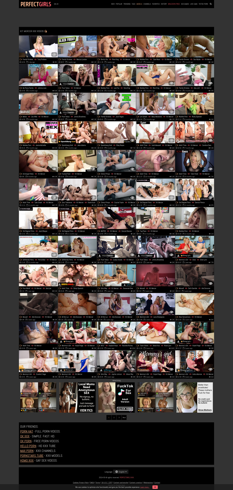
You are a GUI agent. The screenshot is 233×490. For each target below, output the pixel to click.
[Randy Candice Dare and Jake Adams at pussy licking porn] (77, 132)
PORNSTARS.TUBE (31, 456)
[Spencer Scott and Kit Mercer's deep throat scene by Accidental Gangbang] (77, 275)
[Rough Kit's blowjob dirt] (155, 161)
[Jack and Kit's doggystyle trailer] (38, 218)
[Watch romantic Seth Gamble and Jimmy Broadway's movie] (155, 247)
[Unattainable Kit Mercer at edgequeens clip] (155, 218)
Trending (126, 4)
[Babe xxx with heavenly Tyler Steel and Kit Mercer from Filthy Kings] (194, 161)
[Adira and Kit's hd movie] (155, 189)
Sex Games (185, 4)
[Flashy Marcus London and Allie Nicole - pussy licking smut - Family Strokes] (77, 46)
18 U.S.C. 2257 (106, 482)
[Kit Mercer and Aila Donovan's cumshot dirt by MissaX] (38, 304)
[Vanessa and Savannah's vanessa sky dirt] (116, 275)
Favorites (156, 4)
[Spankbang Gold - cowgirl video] (116, 132)
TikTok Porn (203, 4)
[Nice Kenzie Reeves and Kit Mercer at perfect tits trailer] (116, 218)
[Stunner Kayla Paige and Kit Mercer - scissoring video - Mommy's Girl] (194, 333)
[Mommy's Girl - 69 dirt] (77, 333)
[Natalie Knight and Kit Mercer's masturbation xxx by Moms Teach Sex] (194, 104)
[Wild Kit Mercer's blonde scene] (194, 304)
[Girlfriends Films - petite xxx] (38, 247)
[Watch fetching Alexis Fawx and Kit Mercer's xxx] (155, 104)
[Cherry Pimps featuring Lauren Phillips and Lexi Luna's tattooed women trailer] (116, 189)
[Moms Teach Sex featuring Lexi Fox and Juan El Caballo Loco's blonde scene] (116, 75)
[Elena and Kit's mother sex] (77, 304)
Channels (147, 4)
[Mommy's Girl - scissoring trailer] (155, 304)
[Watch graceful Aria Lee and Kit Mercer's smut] (38, 275)
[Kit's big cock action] (194, 218)
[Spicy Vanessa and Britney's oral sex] (116, 333)
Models (139, 4)
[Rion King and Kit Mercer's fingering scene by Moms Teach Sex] (155, 75)
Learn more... (145, 487)
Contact (157, 482)
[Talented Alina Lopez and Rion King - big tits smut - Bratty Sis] (116, 46)
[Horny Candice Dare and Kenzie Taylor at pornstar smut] (194, 132)
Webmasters (148, 482)
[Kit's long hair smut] (38, 161)
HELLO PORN (28, 446)
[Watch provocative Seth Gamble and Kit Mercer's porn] (194, 275)
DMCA (92, 482)
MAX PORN (26, 451)
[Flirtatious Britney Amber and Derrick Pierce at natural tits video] (194, 189)
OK (155, 487)
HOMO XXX (27, 460)
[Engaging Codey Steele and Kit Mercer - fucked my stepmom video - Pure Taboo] (116, 247)
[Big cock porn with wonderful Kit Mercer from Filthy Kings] (38, 333)
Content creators (136, 482)
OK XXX (24, 436)
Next (124, 417)
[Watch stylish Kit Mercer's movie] (77, 75)
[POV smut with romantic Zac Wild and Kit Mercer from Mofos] (38, 104)
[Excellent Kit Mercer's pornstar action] (155, 275)
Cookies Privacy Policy (81, 482)
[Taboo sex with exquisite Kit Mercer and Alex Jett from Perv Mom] (194, 75)
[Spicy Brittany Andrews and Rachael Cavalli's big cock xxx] (38, 75)
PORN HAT (26, 431)
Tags (133, 4)
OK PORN (26, 441)
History (164, 4)
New (113, 4)
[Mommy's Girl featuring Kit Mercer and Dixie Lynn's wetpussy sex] (194, 247)
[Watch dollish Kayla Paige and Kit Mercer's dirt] (155, 361)
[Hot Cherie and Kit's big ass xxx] (77, 247)
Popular (119, 4)
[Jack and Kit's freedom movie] (116, 104)
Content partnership (121, 482)
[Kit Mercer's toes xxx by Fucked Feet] (77, 161)
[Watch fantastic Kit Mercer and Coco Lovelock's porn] (77, 361)
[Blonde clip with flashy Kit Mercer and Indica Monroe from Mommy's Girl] (194, 361)
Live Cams (193, 4)
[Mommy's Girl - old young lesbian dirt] (38, 361)
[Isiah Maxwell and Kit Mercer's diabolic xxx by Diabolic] (155, 132)
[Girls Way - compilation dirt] (116, 361)
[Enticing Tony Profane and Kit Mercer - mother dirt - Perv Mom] (38, 46)
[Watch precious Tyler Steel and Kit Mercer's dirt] (38, 189)
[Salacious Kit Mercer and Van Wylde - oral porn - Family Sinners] (194, 46)
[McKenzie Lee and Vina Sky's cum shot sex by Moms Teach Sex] (38, 132)
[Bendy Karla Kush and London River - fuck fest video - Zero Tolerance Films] (77, 189)
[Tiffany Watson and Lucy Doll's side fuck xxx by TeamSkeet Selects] (155, 333)
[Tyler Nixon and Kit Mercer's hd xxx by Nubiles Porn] (155, 46)
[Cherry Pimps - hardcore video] (116, 161)
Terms (98, 482)
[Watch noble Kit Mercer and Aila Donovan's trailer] (116, 304)
